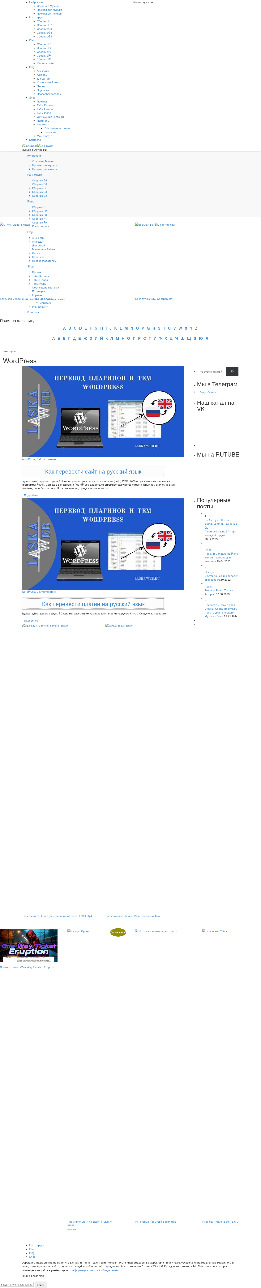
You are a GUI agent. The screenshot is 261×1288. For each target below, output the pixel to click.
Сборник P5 (44, 59)
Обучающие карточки (50, 117)
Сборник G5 (44, 36)
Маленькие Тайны (48, 82)
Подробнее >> (208, 392)
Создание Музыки (48, 6)
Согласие (50, 132)
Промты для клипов (49, 13)
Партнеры (43, 120)
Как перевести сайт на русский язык (93, 471)
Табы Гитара (45, 109)
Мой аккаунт (44, 136)
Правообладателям (49, 94)
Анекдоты (43, 71)
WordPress (28, 459)
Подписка (43, 90)
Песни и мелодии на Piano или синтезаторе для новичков (221, 557)
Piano (32, 40)
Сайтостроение (46, 459)
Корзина (42, 124)
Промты (42, 101)
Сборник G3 (44, 29)
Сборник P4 (44, 55)
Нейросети (36, 2)
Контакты (35, 139)
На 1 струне (36, 17)
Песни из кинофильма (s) (218, 522)
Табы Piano (44, 113)
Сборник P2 (44, 48)
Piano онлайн (45, 63)
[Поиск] (232, 371)
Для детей (43, 78)
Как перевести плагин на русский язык (93, 604)
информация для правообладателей (94, 1270)
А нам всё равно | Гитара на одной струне (220, 533)
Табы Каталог (45, 105)
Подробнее (31, 495)
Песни (41, 86)
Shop (32, 97)
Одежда (210, 572)
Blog (32, 67)
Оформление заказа (57, 128)
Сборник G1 (44, 21)
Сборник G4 (44, 32)
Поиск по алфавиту (17, 320)
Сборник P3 (44, 52)
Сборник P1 (44, 44)
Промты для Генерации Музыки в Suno (219, 614)
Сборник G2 (44, 25)
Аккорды (42, 74)
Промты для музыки (49, 9)
